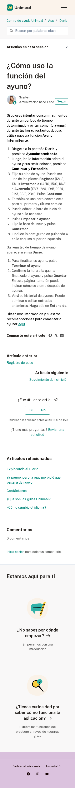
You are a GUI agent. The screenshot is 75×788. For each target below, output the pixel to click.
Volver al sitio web (26, 766)
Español (52, 766)
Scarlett (24, 97)
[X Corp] (56, 336)
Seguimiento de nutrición (48, 380)
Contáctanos (17, 491)
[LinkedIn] (62, 336)
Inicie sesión (15, 551)
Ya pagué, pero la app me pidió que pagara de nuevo (34, 479)
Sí (30, 410)
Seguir (61, 101)
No (43, 410)
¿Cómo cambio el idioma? (26, 507)
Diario (63, 20)
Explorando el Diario (22, 469)
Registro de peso (20, 363)
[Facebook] (50, 336)
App (51, 20)
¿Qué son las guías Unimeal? (29, 499)
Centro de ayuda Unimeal (25, 20)
